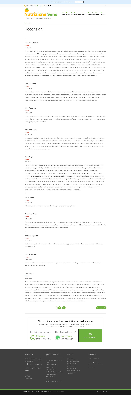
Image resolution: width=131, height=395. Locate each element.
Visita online (84, 14)
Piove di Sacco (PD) (52, 374)
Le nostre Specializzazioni (73, 360)
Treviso (48, 379)
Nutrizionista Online (71, 365)
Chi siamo (68, 14)
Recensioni (97, 14)
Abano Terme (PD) (52, 364)
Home (63, 14)
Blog (93, 14)
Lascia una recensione (94, 358)
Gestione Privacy (28, 378)
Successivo (100, 308)
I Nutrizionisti (70, 358)
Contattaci (103, 14)
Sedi (72, 14)
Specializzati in (77, 14)
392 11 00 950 (79, 1)
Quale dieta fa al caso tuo (73, 361)
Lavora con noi (92, 367)
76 (64, 308)
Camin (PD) (49, 367)
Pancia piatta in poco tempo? (73, 370)
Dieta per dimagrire (71, 363)
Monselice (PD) (50, 369)
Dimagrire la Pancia (71, 368)
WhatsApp (39, 5)
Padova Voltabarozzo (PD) (54, 372)
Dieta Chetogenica (71, 372)
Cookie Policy (28, 376)
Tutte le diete (70, 373)
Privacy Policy (28, 375)
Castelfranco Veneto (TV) (54, 381)
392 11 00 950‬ (35, 364)
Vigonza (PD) (50, 376)
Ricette (90, 14)
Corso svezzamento (71, 366)
